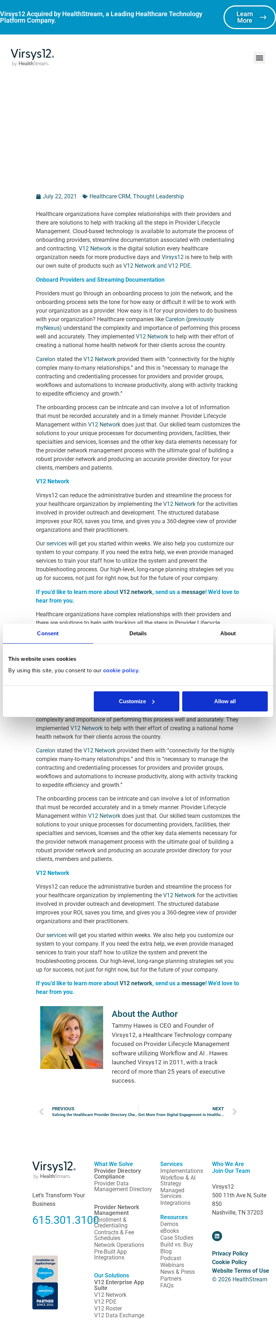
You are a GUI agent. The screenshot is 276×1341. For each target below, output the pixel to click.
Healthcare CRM (109, 196)
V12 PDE (105, 1301)
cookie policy (121, 670)
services (56, 543)
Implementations (181, 1170)
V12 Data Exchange (119, 1315)
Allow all (225, 701)
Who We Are (228, 1164)
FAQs (167, 1285)
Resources (174, 1217)
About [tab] (228, 633)
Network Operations (119, 1244)
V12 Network (95, 248)
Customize (132, 701)
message (193, 592)
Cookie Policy (229, 1262)
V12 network (136, 592)
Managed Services (172, 1193)
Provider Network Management (116, 1210)
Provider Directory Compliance (117, 1173)
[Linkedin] (217, 1236)
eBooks (169, 1230)
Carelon (45, 359)
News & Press (177, 1271)
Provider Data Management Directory (123, 1186)
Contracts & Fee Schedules (114, 1235)
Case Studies (176, 1237)
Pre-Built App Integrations (110, 1254)
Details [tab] (138, 633)
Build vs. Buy (176, 1244)
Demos (169, 1224)
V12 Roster (108, 1308)
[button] (259, 58)
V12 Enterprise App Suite (119, 1285)
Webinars (172, 1265)
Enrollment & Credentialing (111, 1222)
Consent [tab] (48, 633)
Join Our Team (231, 1170)
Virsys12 (173, 257)
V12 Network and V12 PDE (156, 265)
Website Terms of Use (240, 1270)
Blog (166, 1251)
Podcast (170, 1258)
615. (43, 1220)
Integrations (175, 1202)
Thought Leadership (158, 196)
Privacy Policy (230, 1253)
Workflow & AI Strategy (178, 1180)
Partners (170, 1278)
